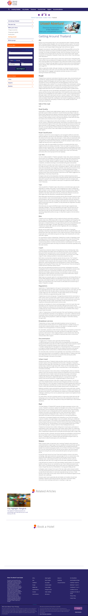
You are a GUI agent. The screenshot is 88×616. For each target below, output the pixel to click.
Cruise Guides (48, 587)
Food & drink (11, 34)
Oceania (34, 591)
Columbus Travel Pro (74, 582)
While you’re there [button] (13, 27)
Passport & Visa (48, 589)
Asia (49, 17)
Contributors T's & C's (74, 587)
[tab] (20, 21)
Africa (33, 578)
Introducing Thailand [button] (13, 21)
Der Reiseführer (73, 578)
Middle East (34, 587)
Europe (33, 585)
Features (33, 9)
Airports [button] (10, 82)
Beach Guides (48, 580)
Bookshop (60, 580)
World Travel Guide (36, 17)
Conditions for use (74, 589)
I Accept (78, 608)
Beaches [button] (10, 86)
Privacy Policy (73, 595)
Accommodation (58, 9)
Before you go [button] (12, 40)
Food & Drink (41, 9)
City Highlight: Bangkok (16, 508)
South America (35, 594)
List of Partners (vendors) (45, 614)
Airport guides (48, 578)
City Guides (25, 9)
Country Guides (15, 9)
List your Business (61, 582)
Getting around (12, 37)
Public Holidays (48, 591)
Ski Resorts (47, 594)
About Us (59, 578)
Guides (45, 17)
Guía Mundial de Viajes (74, 580)
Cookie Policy (73, 598)
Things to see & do (12, 30)
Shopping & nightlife (13, 32)
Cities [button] (9, 79)
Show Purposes (78, 612)
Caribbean (34, 582)
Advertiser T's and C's (74, 585)
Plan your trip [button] (11, 24)
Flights (49, 9)
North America (35, 589)
